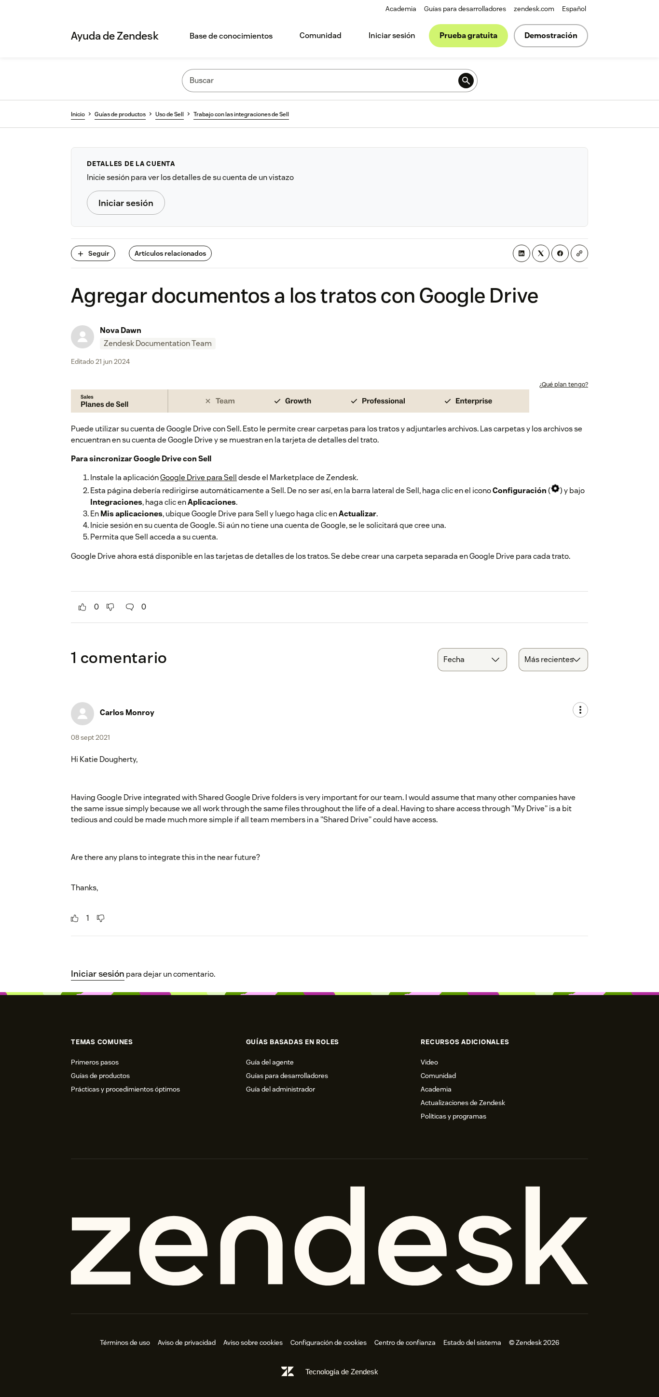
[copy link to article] (579, 253)
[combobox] (472, 659)
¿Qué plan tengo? (563, 384)
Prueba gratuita (468, 35)
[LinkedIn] (521, 253)
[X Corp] (540, 253)
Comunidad (321, 35)
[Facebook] (560, 253)
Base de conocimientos (231, 36)
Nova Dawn (120, 330)
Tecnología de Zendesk (341, 1371)
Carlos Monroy (127, 712)
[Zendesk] (329, 1236)
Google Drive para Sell (198, 477)
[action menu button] (580, 710)
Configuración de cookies (328, 1342)
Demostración (550, 35)
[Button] (82, 607)
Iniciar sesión (392, 35)
